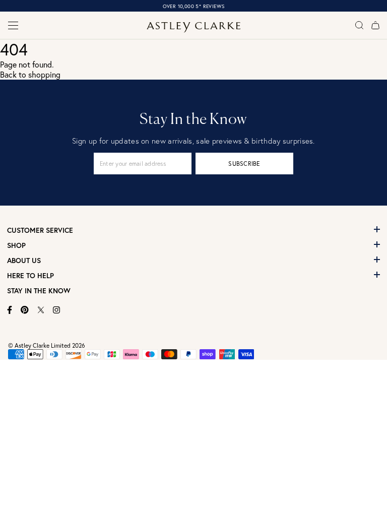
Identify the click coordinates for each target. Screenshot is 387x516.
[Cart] (375, 25)
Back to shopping (30, 75)
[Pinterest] (25, 310)
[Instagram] (56, 310)
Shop (16, 245)
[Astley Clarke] (194, 27)
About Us (24, 260)
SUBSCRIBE (244, 163)
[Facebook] (10, 310)
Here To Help (30, 275)
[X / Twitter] (41, 310)
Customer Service (40, 230)
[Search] (359, 25)
